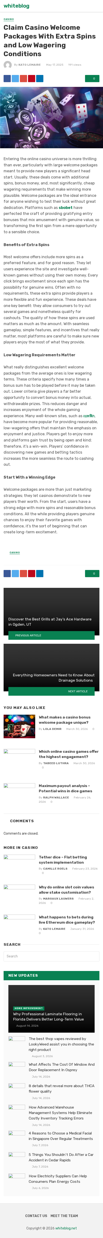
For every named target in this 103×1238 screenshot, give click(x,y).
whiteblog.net (66, 1228)
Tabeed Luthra (56, 763)
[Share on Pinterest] (31, 78)
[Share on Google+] (23, 78)
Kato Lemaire (29, 64)
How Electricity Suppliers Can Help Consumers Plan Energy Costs (58, 1179)
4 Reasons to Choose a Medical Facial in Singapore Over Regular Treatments (61, 1136)
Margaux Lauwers (58, 898)
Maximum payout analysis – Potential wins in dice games (65, 788)
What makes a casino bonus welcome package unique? (65, 720)
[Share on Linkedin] (39, 78)
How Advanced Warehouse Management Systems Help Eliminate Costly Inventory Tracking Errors (60, 1112)
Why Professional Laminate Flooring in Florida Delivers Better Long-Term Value (48, 1016)
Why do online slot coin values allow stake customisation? (66, 890)
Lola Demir (52, 729)
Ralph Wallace (56, 797)
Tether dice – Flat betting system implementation (63, 860)
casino (9, 19)
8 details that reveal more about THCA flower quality (61, 1089)
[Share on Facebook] (7, 78)
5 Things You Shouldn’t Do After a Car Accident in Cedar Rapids (61, 1157)
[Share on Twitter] (15, 78)
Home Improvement (29, 1008)
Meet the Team (64, 1216)
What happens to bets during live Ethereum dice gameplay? (67, 920)
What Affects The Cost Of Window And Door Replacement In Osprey (62, 1067)
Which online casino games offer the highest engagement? (69, 754)
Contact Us (36, 1216)
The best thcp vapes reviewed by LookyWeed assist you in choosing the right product (61, 1044)
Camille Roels (55, 868)
